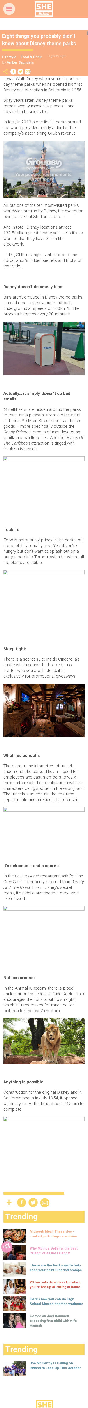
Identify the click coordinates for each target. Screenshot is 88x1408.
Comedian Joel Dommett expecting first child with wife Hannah (53, 1321)
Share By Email (28, 72)
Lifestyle (9, 57)
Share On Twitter (20, 72)
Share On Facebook (13, 72)
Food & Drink (31, 57)
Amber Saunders (20, 62)
